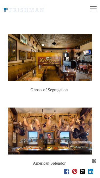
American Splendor (49, 163)
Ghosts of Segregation (49, 90)
